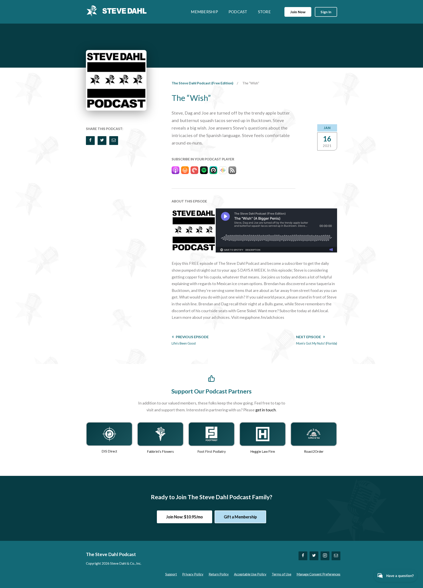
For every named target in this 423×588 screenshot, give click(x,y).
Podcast (237, 11)
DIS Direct (109, 451)
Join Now (298, 12)
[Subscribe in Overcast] (185, 171)
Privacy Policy (192, 574)
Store (264, 11)
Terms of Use (281, 574)
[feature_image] (109, 433)
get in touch (265, 409)
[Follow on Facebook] (303, 555)
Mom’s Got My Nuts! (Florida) (316, 340)
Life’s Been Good (190, 340)
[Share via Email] (113, 140)
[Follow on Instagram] (325, 555)
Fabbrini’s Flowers (160, 451)
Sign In (326, 12)
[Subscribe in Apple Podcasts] (175, 171)
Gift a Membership (240, 516)
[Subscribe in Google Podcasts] (223, 171)
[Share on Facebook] (90, 140)
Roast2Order (314, 451)
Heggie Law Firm (262, 451)
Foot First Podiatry (211, 451)
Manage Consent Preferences (318, 574)
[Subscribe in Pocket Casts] (194, 171)
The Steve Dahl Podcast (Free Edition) (202, 83)
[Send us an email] (336, 555)
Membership (204, 11)
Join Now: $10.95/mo (184, 516)
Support (171, 574)
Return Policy (219, 574)
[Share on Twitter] (102, 140)
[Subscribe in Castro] (213, 171)
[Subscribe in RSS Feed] (232, 171)
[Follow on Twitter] (314, 555)
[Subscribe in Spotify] (204, 171)
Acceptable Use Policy (250, 574)
